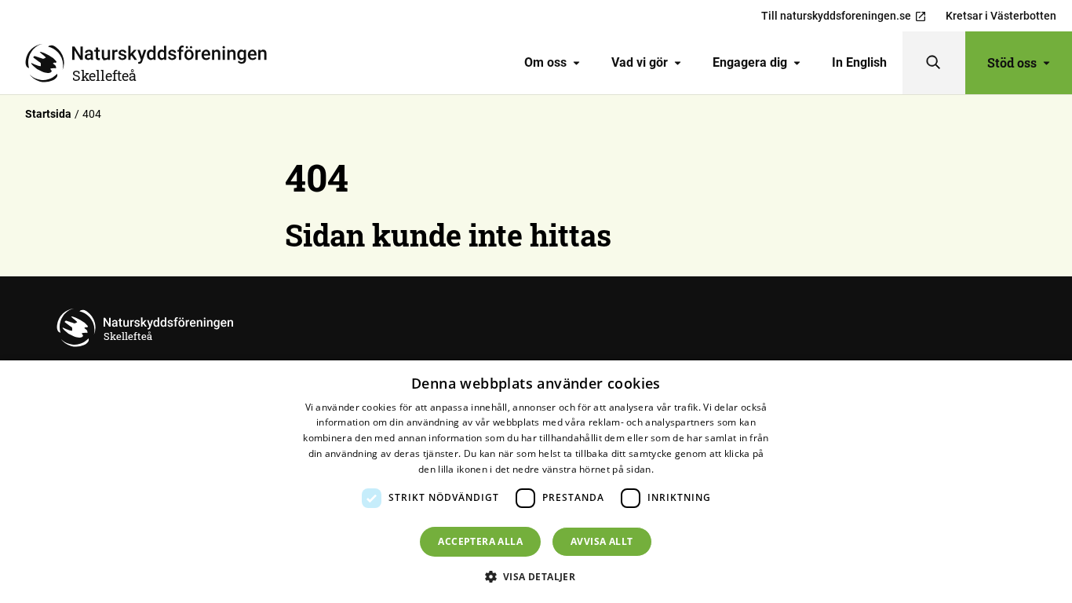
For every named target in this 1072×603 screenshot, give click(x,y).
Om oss (545, 62)
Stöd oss (1012, 62)
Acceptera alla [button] (480, 541)
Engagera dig (750, 62)
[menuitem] (552, 62)
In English (859, 62)
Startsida (48, 114)
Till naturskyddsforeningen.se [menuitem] (836, 15)
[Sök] (933, 62)
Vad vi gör (639, 62)
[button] (536, 576)
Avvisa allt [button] (602, 541)
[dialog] (536, 481)
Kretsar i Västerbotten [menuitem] (1001, 15)
